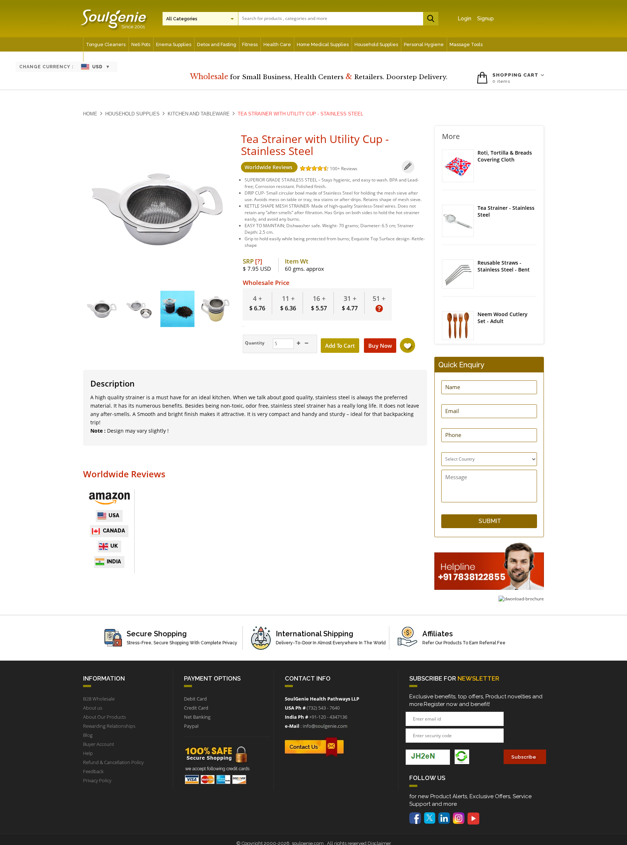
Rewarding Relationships (109, 726)
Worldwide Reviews (269, 167)
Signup (485, 18)
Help (88, 753)
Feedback (93, 771)
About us (92, 708)
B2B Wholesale (99, 698)
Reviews (349, 169)
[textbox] (336, 18)
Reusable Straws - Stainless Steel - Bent (504, 266)
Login (464, 18)
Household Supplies (132, 114)
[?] (258, 261)
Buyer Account (98, 744)
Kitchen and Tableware (199, 114)
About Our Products (104, 717)
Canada (114, 531)
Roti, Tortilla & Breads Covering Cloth (505, 156)
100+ (335, 169)
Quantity (254, 343)
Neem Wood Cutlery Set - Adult (503, 317)
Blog (88, 735)
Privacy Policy (97, 780)
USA (113, 515)
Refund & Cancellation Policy (113, 762)
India (114, 561)
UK (114, 546)
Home (90, 114)
